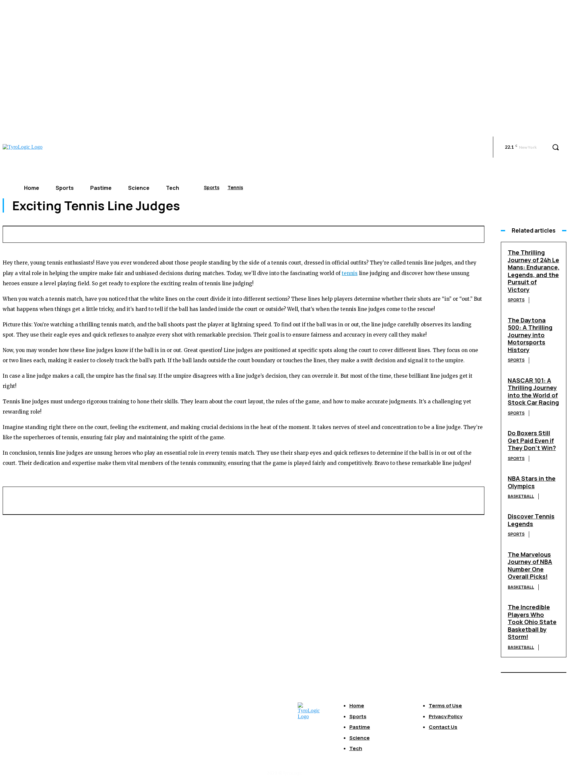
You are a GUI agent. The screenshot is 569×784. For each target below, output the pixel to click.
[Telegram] (416, 233)
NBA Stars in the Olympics (531, 482)
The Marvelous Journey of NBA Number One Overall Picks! (530, 565)
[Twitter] (294, 233)
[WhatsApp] (343, 233)
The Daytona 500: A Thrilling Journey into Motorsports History (530, 335)
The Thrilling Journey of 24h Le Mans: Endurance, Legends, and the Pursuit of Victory (533, 270)
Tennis (235, 187)
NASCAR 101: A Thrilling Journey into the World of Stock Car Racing (533, 391)
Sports (211, 187)
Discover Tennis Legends (531, 520)
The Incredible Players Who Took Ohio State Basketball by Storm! (532, 622)
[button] (555, 147)
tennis (350, 273)
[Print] (392, 233)
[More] (464, 233)
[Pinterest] (319, 233)
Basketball (521, 496)
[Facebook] (270, 233)
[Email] (367, 233)
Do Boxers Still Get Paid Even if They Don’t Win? (532, 440)
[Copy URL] (440, 233)
